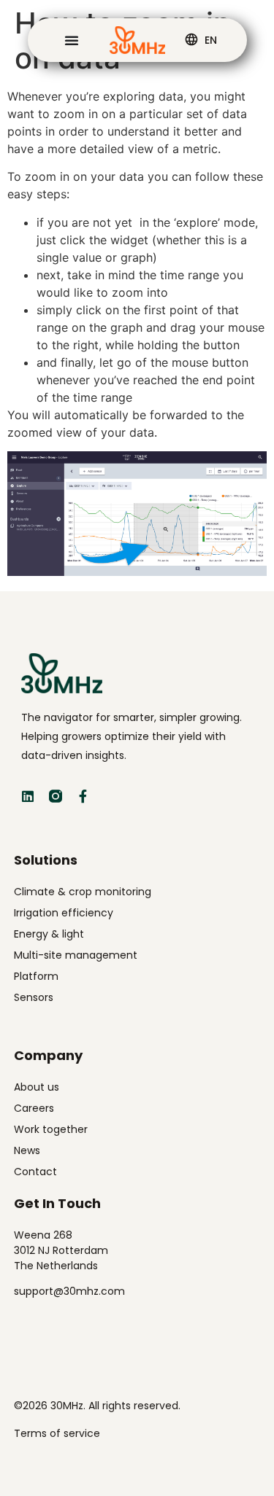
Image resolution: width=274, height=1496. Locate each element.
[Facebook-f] (83, 796)
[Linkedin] (27, 796)
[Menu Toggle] (71, 40)
